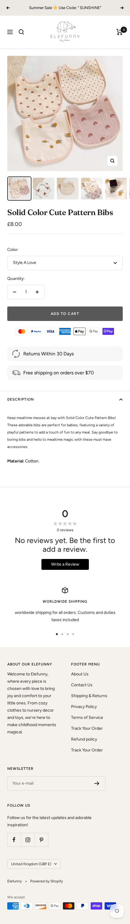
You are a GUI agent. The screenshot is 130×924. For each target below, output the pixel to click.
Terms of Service (87, 717)
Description (20, 399)
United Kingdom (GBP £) (31, 864)
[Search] (21, 32)
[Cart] (119, 32)
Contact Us (82, 684)
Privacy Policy (84, 706)
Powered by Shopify (46, 881)
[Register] (96, 783)
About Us (80, 674)
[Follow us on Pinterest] (41, 839)
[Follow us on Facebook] (14, 839)
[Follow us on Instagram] (27, 839)
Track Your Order (87, 728)
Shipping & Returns (89, 695)
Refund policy (84, 739)
